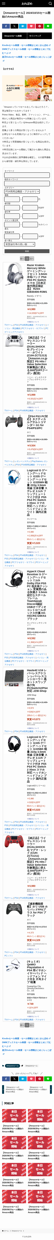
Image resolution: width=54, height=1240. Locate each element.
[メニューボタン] (3, 3)
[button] (6, 26)
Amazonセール (12, 1066)
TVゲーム (8, 325)
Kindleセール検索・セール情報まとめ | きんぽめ (25, 45)
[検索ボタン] (50, 3)
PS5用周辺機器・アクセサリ (22, 559)
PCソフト (8, 956)
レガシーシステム (22, 461)
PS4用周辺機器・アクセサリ (32, 325)
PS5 (6, 559)
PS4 (16, 325)
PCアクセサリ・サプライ (33, 328)
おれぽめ (27, 3)
